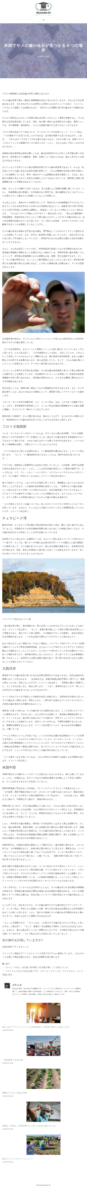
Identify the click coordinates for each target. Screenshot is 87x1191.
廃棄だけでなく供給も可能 (14, 1092)
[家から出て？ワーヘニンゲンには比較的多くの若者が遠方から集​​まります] (43, 1021)
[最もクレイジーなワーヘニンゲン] (43, 1153)
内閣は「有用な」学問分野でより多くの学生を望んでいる (28, 1125)
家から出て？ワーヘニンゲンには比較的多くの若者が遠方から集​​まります (36, 1027)
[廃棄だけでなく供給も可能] (43, 1087)
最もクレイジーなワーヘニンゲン (17, 1158)
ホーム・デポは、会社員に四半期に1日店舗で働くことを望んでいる (37, 967)
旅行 (8, 963)
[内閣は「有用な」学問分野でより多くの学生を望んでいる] (43, 1120)
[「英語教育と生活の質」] (43, 1054)
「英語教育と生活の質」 (13, 1059)
